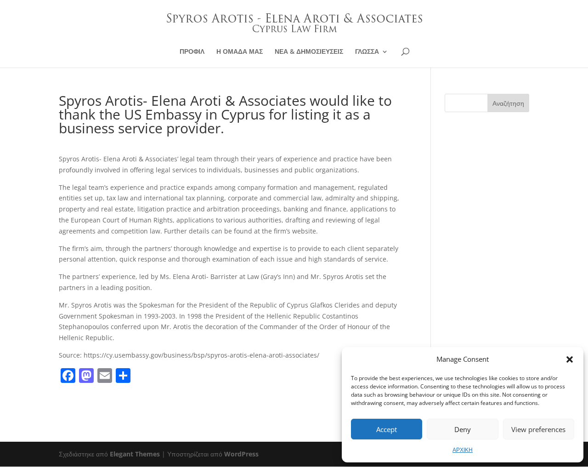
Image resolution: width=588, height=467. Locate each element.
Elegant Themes (135, 454)
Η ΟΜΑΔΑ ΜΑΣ (239, 52)
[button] (569, 359)
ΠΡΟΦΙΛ (192, 52)
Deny (462, 429)
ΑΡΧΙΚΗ (462, 450)
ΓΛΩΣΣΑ (367, 52)
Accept (386, 429)
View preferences (538, 429)
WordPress (241, 454)
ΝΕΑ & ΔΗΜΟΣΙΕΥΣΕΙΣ (309, 52)
